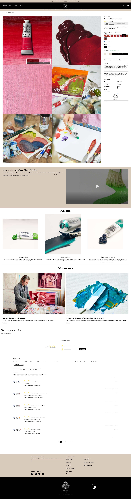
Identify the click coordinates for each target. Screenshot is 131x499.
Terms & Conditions (87, 458)
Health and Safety (107, 101)
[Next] (79, 1)
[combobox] (27, 369)
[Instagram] (36, 474)
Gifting (82, 9)
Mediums (55, 9)
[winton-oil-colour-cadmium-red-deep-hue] (120, 35)
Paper (60, 9)
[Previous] (52, 1)
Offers (86, 9)
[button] (97, 186)
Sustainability (68, 465)
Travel (67, 466)
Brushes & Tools (71, 9)
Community (10, 5)
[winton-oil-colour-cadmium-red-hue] (114, 35)
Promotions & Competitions (89, 462)
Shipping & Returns (69, 459)
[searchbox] (16, 369)
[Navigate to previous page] (58, 442)
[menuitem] (5, 6)
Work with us (68, 462)
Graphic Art (49, 9)
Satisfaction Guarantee (88, 465)
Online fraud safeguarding (70, 468)
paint (26, 374)
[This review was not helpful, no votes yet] (116, 401)
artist (40, 374)
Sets (77, 9)
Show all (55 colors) (109, 41)
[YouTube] (39, 474)
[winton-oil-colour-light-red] (126, 35)
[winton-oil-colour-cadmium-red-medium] (111, 35)
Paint (43, 9)
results (29, 374)
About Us (5, 5)
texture (33, 374)
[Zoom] (49, 18)
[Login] (122, 5)
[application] (97, 186)
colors (15, 374)
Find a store (68, 473)
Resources (16, 5)
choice (37, 374)
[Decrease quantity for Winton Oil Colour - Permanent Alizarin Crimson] (105, 54)
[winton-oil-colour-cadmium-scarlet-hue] (108, 35)
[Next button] (128, 238)
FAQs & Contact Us (69, 458)
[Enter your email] (64, 461)
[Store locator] (126, 5)
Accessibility (68, 463)
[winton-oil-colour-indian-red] (105, 38)
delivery (22, 374)
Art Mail (20, 5)
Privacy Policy (86, 459)
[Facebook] (32, 474)
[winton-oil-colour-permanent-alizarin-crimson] (123, 35)
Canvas (64, 9)
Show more (44, 374)
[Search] (124, 5)
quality (18, 374)
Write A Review (82, 349)
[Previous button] (2, 238)
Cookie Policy (86, 461)
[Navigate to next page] (73, 442)
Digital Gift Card (69, 461)
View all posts (65, 271)
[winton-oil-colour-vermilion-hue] (117, 35)
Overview (106, 63)
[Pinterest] (43, 474)
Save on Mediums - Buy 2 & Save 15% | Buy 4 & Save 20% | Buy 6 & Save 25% (54, 1)
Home (4, 12)
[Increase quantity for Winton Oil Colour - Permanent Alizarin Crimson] (110, 54)
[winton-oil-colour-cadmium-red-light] (105, 35)
